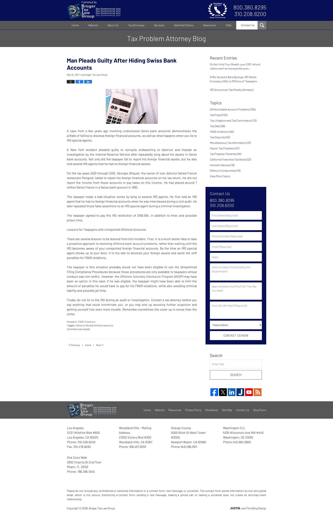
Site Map (227, 410)
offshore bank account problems (135, 244)
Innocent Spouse (222, 165)
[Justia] (240, 392)
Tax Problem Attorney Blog (94, 10)
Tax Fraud (218, 114)
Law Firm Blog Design (248, 508)
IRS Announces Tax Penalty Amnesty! (232, 89)
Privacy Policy (193, 410)
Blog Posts (259, 410)
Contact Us (247, 25)
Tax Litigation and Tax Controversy (233, 120)
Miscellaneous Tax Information (230, 142)
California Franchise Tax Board (230, 159)
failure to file (82, 325)
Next (99, 345)
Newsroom (209, 25)
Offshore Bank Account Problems (232, 109)
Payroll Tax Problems (224, 148)
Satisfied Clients (184, 25)
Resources (174, 410)
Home (75, 25)
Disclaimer (211, 410)
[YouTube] (249, 392)
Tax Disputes (220, 137)
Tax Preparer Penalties (225, 153)
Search (236, 375)
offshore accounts (103, 325)
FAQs (229, 25)
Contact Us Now (235, 335)
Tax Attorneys (136, 25)
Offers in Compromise (225, 170)
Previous (74, 345)
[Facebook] (214, 392)
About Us (113, 25)
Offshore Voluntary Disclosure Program (146, 276)
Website (93, 25)
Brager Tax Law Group (102, 508)
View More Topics (220, 176)
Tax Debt (217, 126)
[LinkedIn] (232, 392)
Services (159, 25)
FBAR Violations (86, 321)
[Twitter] (223, 392)
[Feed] (258, 392)
